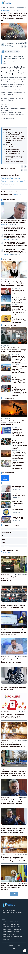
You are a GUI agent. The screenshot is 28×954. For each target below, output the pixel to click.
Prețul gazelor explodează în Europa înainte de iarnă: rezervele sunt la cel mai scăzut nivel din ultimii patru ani (19, 391)
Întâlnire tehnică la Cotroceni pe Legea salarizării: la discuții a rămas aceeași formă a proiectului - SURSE (13, 859)
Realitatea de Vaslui (18, 936)
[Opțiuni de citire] (24, 950)
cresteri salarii (19, 181)
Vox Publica (16, 931)
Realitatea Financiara (17, 43)
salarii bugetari (9, 184)
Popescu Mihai (23, 797)
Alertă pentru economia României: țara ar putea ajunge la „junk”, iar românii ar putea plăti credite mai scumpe (19, 381)
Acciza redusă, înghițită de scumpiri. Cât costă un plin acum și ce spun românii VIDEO (13, 579)
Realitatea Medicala (15, 926)
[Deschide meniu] (25, 3)
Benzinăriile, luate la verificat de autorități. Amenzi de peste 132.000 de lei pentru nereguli (14, 228)
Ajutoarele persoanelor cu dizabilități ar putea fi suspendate (13, 688)
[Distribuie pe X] (25, 46)
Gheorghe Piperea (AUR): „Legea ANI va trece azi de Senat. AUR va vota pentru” (19, 320)
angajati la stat (15, 178)
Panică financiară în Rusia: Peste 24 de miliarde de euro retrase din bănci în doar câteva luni (18, 465)
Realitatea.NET (5, 921)
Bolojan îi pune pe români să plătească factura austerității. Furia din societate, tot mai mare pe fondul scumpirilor (15, 158)
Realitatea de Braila (6, 939)
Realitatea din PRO (6, 934)
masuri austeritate (7, 187)
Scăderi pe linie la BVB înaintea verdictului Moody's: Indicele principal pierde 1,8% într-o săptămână (13, 350)
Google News (16, 194)
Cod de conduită (19, 912)
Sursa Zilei (14, 934)
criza (11, 181)
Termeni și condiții (11, 910)
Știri (7, 7)
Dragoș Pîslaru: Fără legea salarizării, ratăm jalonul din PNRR (13, 633)
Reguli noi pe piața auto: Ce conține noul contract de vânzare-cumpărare (13, 606)
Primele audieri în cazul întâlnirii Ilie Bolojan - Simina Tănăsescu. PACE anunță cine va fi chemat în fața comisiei (13, 831)
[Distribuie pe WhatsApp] (22, 46)
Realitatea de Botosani (7, 936)
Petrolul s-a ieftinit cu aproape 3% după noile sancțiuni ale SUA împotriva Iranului (12, 423)
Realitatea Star (5, 924)
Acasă (4, 7)
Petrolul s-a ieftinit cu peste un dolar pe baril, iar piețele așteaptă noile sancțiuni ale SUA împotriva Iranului (19, 455)
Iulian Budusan (23, 629)
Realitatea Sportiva (14, 921)
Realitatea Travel (5, 926)
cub (17, 187)
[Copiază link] (22, 43)
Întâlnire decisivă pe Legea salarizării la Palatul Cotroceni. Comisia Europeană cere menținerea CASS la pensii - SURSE (13, 745)
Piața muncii (7, 254)
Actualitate (12, 7)
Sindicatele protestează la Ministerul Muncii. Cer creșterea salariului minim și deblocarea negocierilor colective (13, 773)
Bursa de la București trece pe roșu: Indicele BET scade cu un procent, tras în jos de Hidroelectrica (19, 359)
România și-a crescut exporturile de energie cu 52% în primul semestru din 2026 (15, 151)
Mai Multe (14, 893)
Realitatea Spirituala (14, 924)
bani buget (5, 178)
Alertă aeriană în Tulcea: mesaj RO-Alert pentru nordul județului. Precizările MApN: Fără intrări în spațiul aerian (14, 717)
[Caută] (20, 3)
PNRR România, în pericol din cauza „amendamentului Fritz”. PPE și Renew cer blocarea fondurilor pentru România (19, 433)
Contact (3, 910)
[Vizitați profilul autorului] (2, 44)
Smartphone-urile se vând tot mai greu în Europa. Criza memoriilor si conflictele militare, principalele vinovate (19, 444)
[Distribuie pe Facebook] (25, 43)
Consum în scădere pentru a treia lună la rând (14, 146)
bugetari (4, 181)
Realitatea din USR (17, 929)
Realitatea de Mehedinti (7, 931)
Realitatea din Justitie (6, 929)
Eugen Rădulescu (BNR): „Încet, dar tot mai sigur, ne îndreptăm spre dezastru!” (14, 887)
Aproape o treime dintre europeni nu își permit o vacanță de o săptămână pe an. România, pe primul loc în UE (19, 370)
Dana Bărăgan (23, 711)
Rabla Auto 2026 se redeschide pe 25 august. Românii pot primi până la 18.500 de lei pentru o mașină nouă (15, 236)
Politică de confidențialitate (8, 912)
